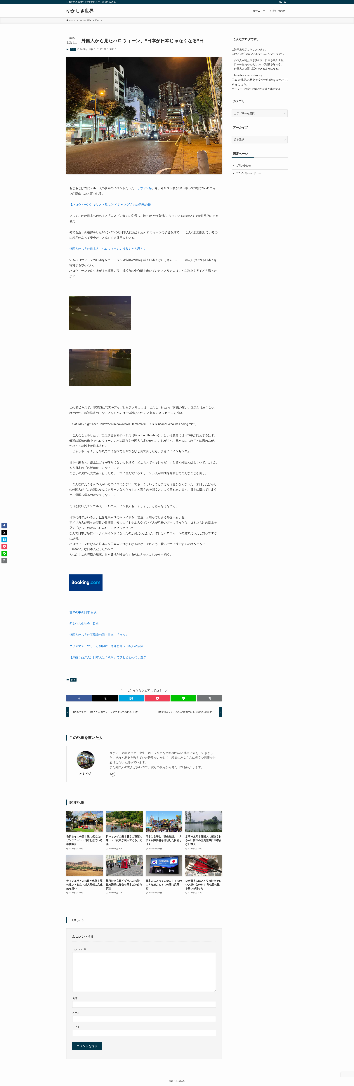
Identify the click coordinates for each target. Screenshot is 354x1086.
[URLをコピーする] (209, 698)
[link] (112, 774)
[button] (79, 698)
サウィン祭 (144, 188)
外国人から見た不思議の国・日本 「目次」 (98, 634)
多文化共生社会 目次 (84, 623)
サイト (76, 1027)
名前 (74, 998)
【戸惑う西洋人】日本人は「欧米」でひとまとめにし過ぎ (107, 657)
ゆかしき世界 (80, 10)
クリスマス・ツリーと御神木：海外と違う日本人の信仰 (106, 646)
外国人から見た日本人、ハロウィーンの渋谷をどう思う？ (107, 248)
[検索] (285, 2)
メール (76, 1012)
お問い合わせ (243, 165)
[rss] (280, 2)
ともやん (85, 774)
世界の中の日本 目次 (83, 612)
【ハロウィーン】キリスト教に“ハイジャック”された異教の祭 (110, 204)
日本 (73, 49)
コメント (79, 949)
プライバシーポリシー (248, 173)
